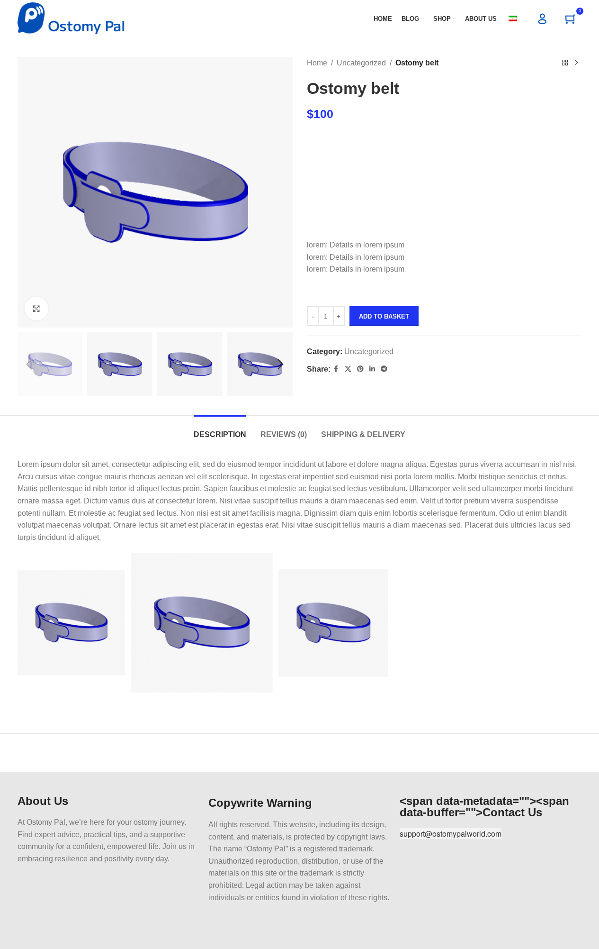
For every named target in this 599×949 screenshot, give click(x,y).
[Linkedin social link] (372, 369)
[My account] (542, 18)
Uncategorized (361, 63)
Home (317, 63)
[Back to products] (565, 63)
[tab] (220, 429)
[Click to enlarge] (36, 308)
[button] (29, 364)
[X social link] (348, 369)
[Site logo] (71, 18)
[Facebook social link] (336, 369)
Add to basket (384, 316)
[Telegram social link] (384, 369)
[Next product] (576, 63)
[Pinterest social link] (360, 369)
